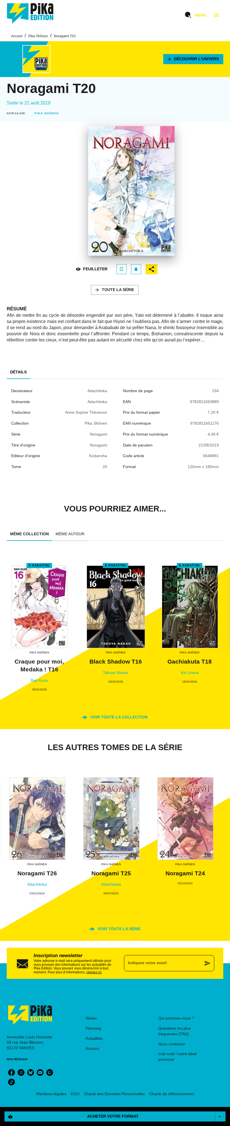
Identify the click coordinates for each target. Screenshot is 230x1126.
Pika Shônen (38, 36)
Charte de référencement (171, 1094)
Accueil (16, 36)
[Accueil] (30, 13)
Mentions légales (51, 1094)
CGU (75, 1094)
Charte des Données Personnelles (114, 1094)
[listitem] (11, 1072)
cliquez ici (94, 972)
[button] (193, 59)
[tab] (18, 372)
